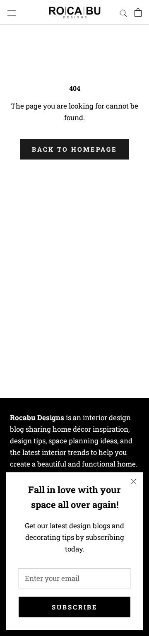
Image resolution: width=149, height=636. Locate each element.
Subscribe (75, 607)
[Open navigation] (11, 12)
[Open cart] (138, 12)
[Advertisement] (74, 256)
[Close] (133, 482)
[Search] (123, 12)
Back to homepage (74, 149)
